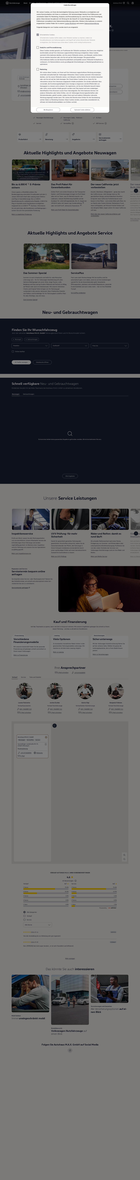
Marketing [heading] (43, 69)
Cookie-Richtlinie (70, 23)
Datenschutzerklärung (91, 23)
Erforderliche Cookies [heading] (47, 35)
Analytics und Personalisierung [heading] (50, 47)
